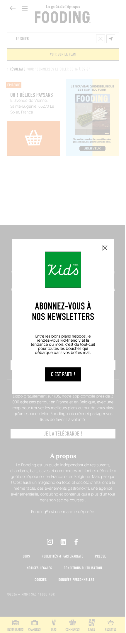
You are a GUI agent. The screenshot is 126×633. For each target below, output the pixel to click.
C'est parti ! (63, 374)
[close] (105, 248)
